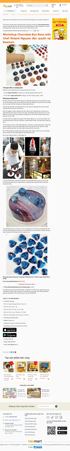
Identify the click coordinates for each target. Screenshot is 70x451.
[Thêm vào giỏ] (12, 379)
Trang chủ (23, 11)
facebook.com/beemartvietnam (18, 323)
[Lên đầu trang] (67, 449)
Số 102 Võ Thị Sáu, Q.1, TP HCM (14, 309)
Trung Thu (55, 11)
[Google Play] (62, 432)
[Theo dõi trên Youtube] (48, 417)
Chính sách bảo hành (30, 426)
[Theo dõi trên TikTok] (52, 417)
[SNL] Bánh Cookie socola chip (32, 375)
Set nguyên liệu (34, 11)
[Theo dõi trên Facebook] (60, 417)
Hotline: (11, 416)
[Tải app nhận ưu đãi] (59, 29)
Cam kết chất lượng (30, 432)
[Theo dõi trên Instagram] (56, 417)
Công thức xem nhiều (27, 385)
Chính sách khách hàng (31, 418)
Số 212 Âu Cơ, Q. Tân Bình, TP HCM (16, 312)
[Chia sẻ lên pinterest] (15, 352)
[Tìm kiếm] (47, 5)
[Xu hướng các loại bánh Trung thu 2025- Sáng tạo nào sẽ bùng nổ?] (10, 393)
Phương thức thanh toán (31, 429)
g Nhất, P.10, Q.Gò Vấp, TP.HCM (19, 315)
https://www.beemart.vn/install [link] (19, 326)
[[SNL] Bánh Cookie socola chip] (32, 367)
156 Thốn (8, 315)
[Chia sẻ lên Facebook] (11, 352)
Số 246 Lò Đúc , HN (11, 306)
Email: (12, 420)
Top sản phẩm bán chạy (17, 357)
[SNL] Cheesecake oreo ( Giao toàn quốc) (44, 375)
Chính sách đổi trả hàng (31, 424)
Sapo (31, 447)
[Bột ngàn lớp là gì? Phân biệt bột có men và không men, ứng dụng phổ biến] (34, 393)
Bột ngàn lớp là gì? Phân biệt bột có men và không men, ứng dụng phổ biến (46, 390)
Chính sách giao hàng (30, 421)
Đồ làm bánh (45, 11)
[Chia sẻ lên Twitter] (13, 352)
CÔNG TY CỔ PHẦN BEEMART (11, 298)
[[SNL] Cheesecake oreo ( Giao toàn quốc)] (45, 367)
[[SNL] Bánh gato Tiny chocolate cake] (8, 367)
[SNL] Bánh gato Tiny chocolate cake (8, 375)
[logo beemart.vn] (35, 441)
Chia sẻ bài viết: (6, 352)
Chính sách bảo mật (30, 435)
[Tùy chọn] (36, 379)
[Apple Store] (62, 428)
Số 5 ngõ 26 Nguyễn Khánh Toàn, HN (16, 304)
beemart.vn (11, 320)
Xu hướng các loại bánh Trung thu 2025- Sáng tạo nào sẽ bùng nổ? (22, 390)
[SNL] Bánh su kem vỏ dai (20, 375)
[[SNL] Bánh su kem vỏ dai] (20, 367)
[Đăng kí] (56, 406)
